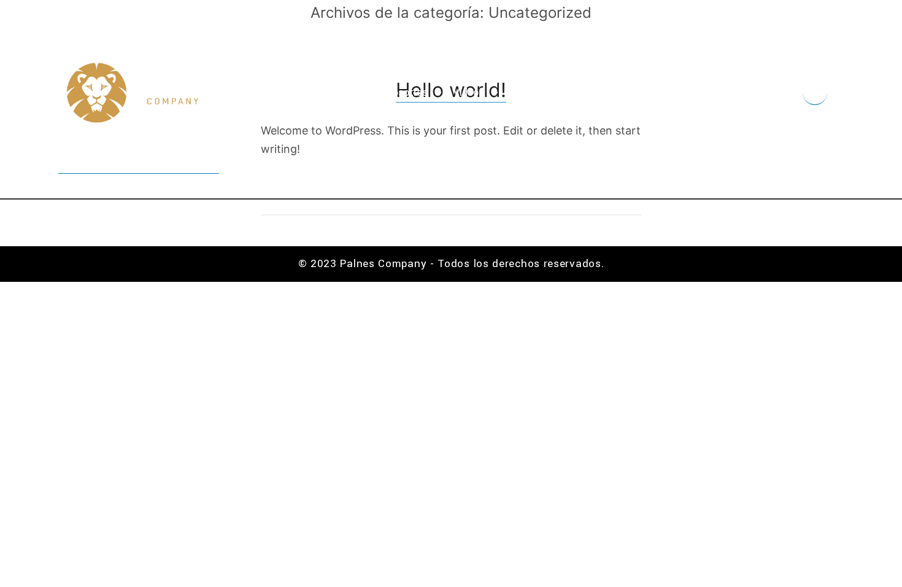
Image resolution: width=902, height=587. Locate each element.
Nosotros (407, 92)
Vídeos (468, 92)
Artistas (528, 92)
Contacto (660, 92)
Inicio (348, 92)
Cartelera (593, 92)
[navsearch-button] (815, 92)
